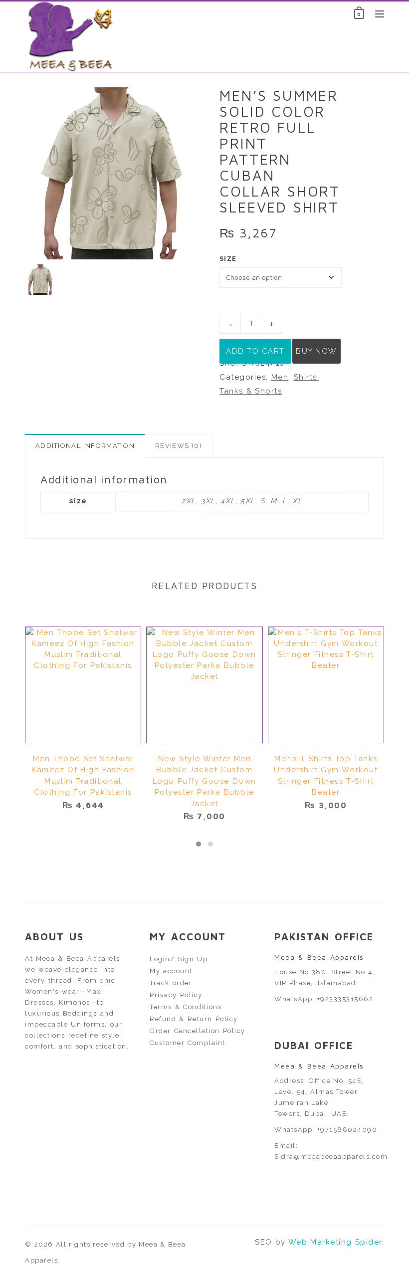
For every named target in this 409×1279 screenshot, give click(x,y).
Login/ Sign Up (178, 959)
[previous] (12, 280)
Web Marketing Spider (335, 1242)
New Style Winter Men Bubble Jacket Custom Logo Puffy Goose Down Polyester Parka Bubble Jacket (204, 781)
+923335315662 (345, 999)
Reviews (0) (178, 445)
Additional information (85, 445)
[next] (209, 280)
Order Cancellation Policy (197, 1031)
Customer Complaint (187, 1043)
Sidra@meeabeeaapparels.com (331, 1156)
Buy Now (316, 351)
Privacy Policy (176, 995)
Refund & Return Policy (194, 1019)
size (227, 258)
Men (280, 377)
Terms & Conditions (185, 1007)
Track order (171, 983)
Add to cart (255, 351)
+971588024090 (347, 1129)
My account (171, 971)
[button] (198, 844)
